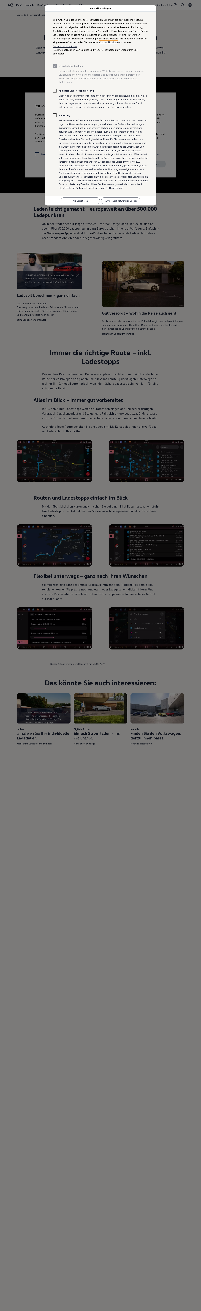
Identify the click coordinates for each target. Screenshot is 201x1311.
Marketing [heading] (64, 115)
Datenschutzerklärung (65, 46)
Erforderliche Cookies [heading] (71, 65)
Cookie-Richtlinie (108, 42)
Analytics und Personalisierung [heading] (76, 90)
